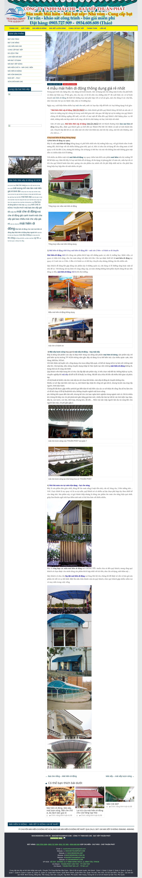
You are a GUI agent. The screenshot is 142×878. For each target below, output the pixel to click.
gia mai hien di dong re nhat (24, 194)
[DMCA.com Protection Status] (56, 838)
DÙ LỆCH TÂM (13, 53)
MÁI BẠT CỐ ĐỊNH (14, 60)
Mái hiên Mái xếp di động (61, 110)
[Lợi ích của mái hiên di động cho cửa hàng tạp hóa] (89, 788)
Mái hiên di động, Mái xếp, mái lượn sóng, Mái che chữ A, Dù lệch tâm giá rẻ (60, 810)
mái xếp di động (81, 352)
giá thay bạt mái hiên (15, 197)
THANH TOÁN (92, 28)
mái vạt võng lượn (14, 235)
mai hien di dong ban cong (27, 202)
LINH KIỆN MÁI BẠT (15, 57)
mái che (79, 105)
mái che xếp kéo (14, 224)
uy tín (36, 238)
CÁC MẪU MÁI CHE (15, 46)
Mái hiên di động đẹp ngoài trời (26, 232)
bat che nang (20, 185)
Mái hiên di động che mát (24, 229)
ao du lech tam (12, 185)
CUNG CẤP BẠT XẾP (76, 28)
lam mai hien (125, 124)
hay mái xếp (95, 352)
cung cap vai (24, 191)
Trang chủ (13, 28)
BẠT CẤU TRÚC (13, 39)
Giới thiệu (25, 28)
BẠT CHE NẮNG (13, 43)
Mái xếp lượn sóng (57, 352)
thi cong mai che (35, 235)
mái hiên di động (59, 98)
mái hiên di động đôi (79, 250)
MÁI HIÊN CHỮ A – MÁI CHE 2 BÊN (20, 67)
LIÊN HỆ (103, 28)
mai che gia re (36, 197)
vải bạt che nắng (19, 240)
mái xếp (65, 374)
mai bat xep (26, 197)
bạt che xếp (29, 185)
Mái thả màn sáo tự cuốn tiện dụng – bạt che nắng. (69, 485)
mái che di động (27, 211)
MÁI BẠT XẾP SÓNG (15, 64)
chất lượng (17, 188)
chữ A (57, 255)
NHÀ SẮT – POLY (14, 78)
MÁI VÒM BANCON (15, 74)
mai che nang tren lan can (22, 199)
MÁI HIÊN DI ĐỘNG (40, 28)
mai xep (21, 205)
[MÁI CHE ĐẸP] (119, 788)
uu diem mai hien (29, 238)
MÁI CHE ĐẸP (112, 804)
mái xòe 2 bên (94, 250)
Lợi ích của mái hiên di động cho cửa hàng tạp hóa (90, 811)
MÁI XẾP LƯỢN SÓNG (57, 28)
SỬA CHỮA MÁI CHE (15, 81)
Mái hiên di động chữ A (58, 250)
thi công (11, 238)
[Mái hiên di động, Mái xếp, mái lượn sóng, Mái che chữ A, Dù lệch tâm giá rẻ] (59, 788)
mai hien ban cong (34, 199)
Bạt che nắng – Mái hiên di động (61, 776)
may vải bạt (28, 204)
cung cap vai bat (32, 191)
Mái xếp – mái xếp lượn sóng (120, 776)
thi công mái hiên (19, 238)
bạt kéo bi (35, 185)
